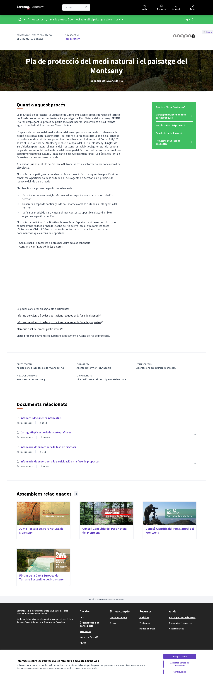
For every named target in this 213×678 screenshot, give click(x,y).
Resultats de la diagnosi (169, 133)
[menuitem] (174, 108)
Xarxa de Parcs (89, 637)
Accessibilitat (176, 628)
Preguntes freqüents (180, 622)
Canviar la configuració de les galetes (41, 246)
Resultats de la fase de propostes (168, 142)
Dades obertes (147, 628)
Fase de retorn (72, 38)
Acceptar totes (180, 656)
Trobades (144, 622)
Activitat (144, 617)
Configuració (179, 671)
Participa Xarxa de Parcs (182, 617)
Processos (37, 19)
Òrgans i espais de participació (89, 624)
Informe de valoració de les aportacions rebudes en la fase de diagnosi (59, 315)
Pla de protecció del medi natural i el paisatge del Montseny (85, 19)
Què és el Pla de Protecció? (170, 106)
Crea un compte (118, 617)
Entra (113, 622)
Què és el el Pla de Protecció (47, 164)
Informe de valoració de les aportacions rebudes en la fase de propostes (60, 322)
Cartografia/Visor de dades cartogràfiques (171, 116)
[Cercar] (86, 7)
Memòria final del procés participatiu (39, 329)
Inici (82, 617)
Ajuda (83, 642)
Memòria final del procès (169, 125)
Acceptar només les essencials (179, 664)
